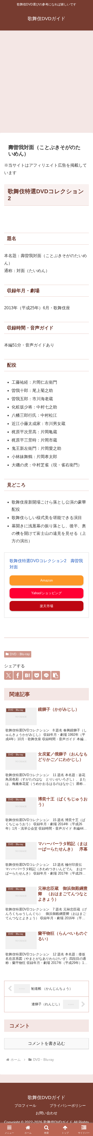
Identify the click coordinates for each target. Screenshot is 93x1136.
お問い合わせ (46, 1113)
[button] (55, 675)
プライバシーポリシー (68, 1105)
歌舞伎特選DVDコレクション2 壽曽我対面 (46, 564)
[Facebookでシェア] (17, 675)
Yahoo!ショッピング (46, 593)
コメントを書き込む (46, 1043)
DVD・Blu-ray (20, 654)
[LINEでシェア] (46, 675)
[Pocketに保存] (36, 675)
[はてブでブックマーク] (27, 675)
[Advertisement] (46, 83)
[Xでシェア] (8, 675)
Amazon (46, 580)
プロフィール (25, 1105)
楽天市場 (46, 606)
